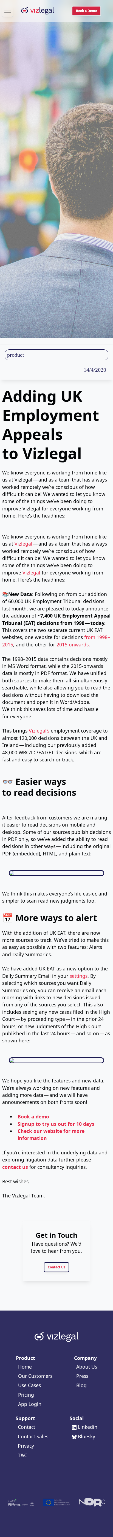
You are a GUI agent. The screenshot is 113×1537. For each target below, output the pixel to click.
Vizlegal (23, 543)
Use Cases (29, 1385)
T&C (22, 1455)
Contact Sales (33, 1436)
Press (82, 1376)
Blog (81, 1385)
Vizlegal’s (39, 730)
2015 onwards (72, 644)
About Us (86, 1366)
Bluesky (86, 1436)
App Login (29, 1404)
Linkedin (87, 1427)
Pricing (26, 1394)
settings (78, 976)
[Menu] (7, 11)
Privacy (26, 1445)
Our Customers (35, 1376)
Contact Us (56, 1267)
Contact (26, 1427)
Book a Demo (86, 10)
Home (25, 1366)
